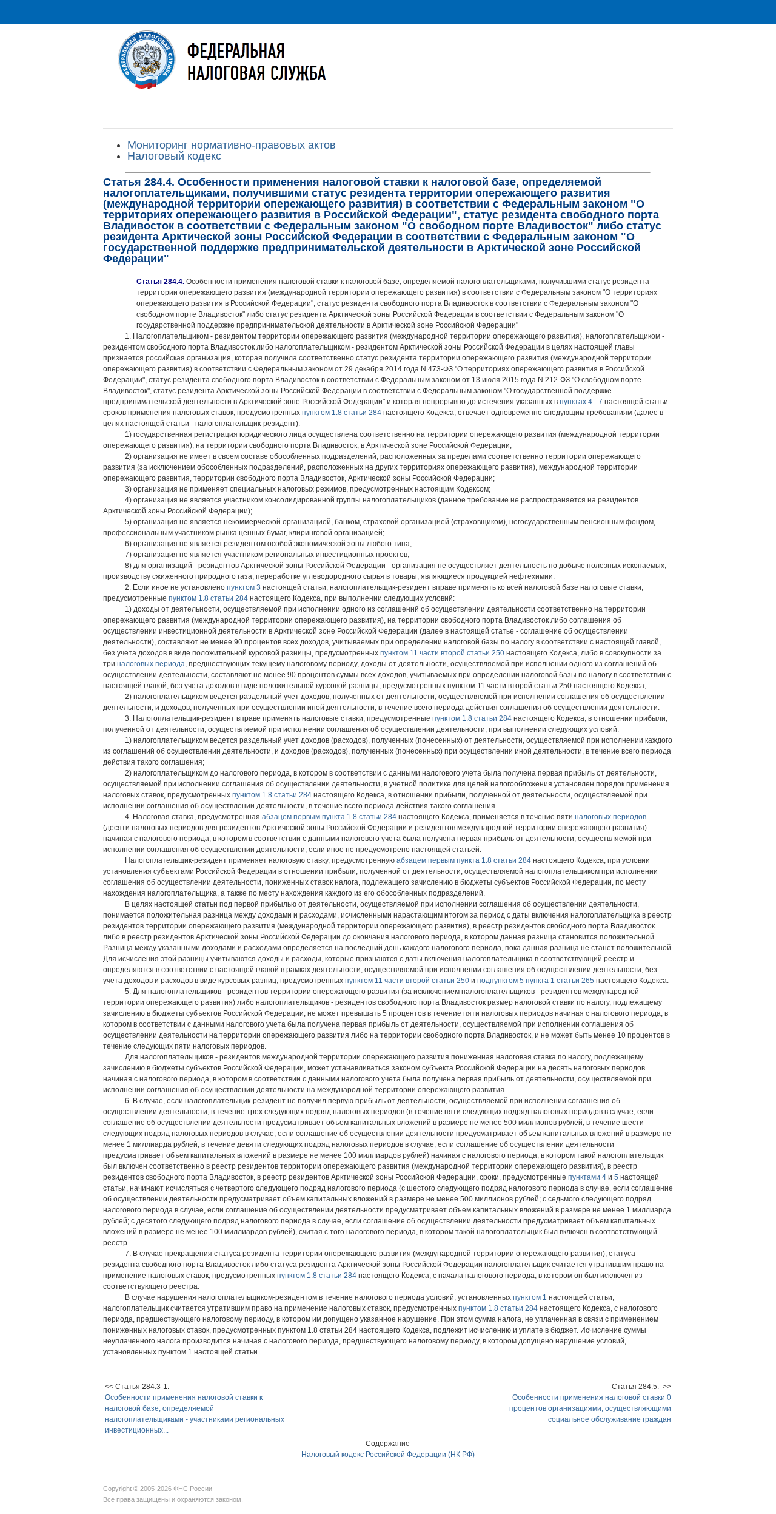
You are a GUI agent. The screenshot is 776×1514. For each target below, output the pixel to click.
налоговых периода (151, 664)
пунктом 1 (530, 1297)
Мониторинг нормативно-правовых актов (231, 145)
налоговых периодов (610, 817)
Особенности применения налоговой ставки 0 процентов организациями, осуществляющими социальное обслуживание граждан (590, 1408)
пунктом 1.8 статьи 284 (341, 412)
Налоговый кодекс (174, 156)
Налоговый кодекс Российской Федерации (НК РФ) (388, 1454)
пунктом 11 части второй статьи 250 (442, 653)
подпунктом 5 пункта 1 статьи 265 (535, 980)
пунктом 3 (244, 587)
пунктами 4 (587, 1177)
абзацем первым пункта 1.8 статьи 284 (329, 817)
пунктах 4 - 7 (581, 401)
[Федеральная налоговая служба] (388, 68)
